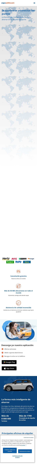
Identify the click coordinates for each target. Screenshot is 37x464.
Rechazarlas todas (25, 451)
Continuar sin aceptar (28, 437)
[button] (34, 3)
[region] (17, 449)
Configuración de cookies (17, 456)
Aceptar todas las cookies (10, 450)
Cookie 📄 (24, 445)
